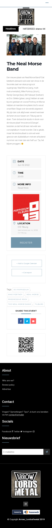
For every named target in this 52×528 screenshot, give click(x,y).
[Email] (33, 321)
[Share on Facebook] (21, 321)
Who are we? (8, 380)
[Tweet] (27, 321)
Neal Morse (33, 294)
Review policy (8, 385)
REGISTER (26, 242)
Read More (23, 188)
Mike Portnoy (15, 294)
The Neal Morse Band (19, 304)
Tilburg (39, 304)
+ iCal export (27, 272)
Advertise (6, 389)
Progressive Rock (17, 299)
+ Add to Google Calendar (27, 263)
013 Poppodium (21, 290)
